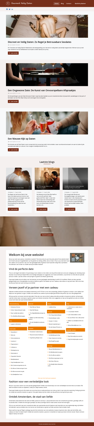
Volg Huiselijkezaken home (17, 362)
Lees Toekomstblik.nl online (74, 314)
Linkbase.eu (14, 347)
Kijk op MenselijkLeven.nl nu (74, 325)
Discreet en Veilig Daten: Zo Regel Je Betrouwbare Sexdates (39, 41)
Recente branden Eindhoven (36, 334)
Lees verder (14, 53)
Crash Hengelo (71, 333)
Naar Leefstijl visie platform (17, 313)
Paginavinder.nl (14, 344)
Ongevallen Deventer (16, 356)
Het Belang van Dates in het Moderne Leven (44, 187)
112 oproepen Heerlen (73, 311)
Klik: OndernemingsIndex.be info (18, 365)
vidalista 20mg (52, 307)
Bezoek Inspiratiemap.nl (54, 324)
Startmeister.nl (14, 353)
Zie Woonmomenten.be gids (17, 371)
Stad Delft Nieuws (34, 310)
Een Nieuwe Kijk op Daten (21, 138)
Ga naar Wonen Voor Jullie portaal (76, 317)
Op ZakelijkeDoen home (16, 374)
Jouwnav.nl (13, 341)
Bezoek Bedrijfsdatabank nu (55, 349)
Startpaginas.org (15, 350)
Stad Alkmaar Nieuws (35, 307)
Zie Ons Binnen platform (54, 355)
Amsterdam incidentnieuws (36, 331)
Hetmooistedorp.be (15, 338)
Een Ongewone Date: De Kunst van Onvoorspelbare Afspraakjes (42, 90)
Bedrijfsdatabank (15, 359)
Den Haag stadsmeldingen (55, 315)
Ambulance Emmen (15, 307)
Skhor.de (13, 335)
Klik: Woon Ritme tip (53, 361)
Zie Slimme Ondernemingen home (19, 368)
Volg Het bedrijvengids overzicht (75, 339)
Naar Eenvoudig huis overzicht (75, 336)
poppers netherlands (16, 324)
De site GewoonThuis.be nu (55, 327)
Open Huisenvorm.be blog (55, 338)
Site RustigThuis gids (54, 341)
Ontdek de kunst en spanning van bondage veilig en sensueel (74, 187)
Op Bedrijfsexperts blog (54, 335)
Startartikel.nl (14, 332)
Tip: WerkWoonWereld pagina (18, 316)
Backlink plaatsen (47, 235)
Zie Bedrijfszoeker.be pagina (55, 352)
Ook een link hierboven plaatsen (47, 378)
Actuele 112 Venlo (53, 321)
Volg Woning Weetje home (36, 338)
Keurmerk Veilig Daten (49, 424)
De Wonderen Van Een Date (16, 188)
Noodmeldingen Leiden (54, 318)
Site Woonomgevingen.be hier (56, 358)
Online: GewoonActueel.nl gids (18, 310)
